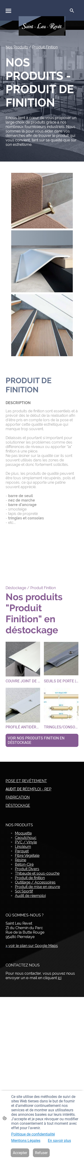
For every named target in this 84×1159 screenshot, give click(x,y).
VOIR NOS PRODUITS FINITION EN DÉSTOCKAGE (36, 740)
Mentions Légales (25, 1140)
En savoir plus (59, 1140)
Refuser (41, 1153)
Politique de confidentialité (33, 1134)
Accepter (20, 1153)
